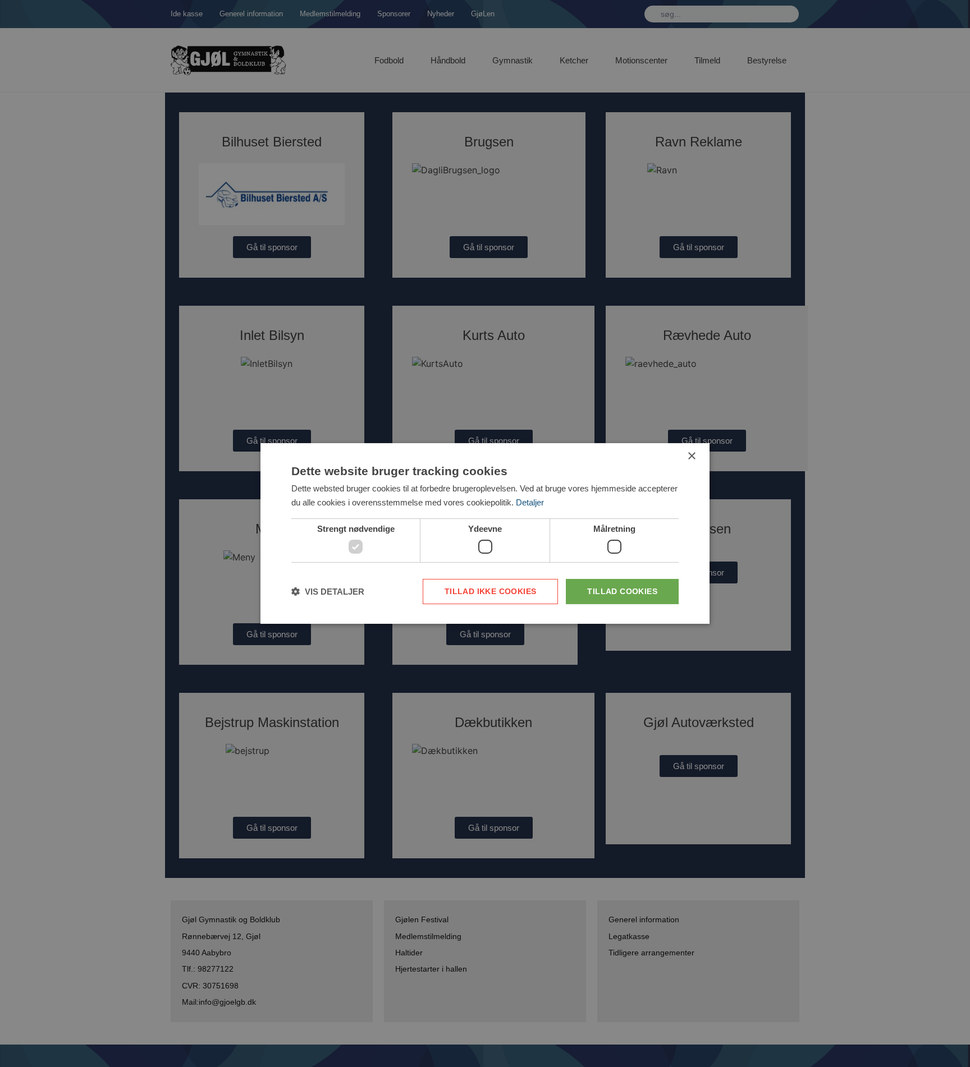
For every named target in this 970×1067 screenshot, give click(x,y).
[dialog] (485, 533)
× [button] (691, 456)
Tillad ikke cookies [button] (491, 591)
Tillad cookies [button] (622, 591)
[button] (327, 591)
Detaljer (530, 502)
